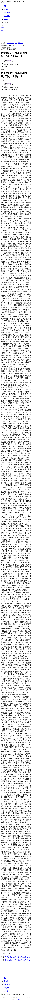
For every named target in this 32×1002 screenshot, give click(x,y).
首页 (5, 6)
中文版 (2, 27)
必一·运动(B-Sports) (12, 43)
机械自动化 (7, 12)
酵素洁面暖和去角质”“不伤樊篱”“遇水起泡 (16, 956)
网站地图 (18, 999)
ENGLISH (3, 30)
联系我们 (7, 19)
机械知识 (7, 16)
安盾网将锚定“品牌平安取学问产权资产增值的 (17, 957)
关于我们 (7, 9)
